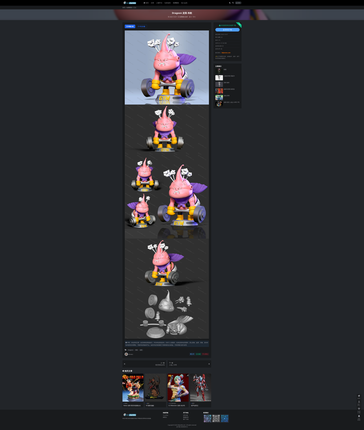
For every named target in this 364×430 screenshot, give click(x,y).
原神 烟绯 (226, 82)
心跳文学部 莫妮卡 (229, 76)
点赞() (206, 354)
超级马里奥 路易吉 (229, 89)
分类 (152, 3)
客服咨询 (185, 417)
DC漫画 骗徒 (150, 405)
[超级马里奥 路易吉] (219, 90)
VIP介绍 (185, 415)
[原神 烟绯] (219, 84)
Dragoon (130, 350)
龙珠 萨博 (226, 96)
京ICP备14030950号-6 (182, 427)
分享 (193, 354)
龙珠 (141, 350)
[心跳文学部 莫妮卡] (219, 77)
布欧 (136, 350)
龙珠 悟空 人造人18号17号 (231, 102)
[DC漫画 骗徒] (155, 388)
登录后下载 (228, 29)
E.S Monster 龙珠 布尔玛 (177, 405)
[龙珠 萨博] (219, 97)
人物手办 (159, 3)
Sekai (125, 403)
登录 (239, 3)
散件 (186, 17)
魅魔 (225, 69)
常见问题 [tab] (142, 26)
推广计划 (185, 419)
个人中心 (165, 415)
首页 (147, 3)
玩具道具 (168, 3)
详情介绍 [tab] (131, 26)
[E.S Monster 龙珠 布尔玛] (178, 388)
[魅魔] (219, 71)
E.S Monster (173, 403)
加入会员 (184, 3)
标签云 (165, 417)
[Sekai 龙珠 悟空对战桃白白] (133, 388)
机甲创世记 (194, 405)
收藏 (199, 354)
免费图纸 (176, 3)
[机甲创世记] (200, 388)
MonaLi (130, 354)
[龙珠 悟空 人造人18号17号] (219, 104)
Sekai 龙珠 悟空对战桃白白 (132, 405)
